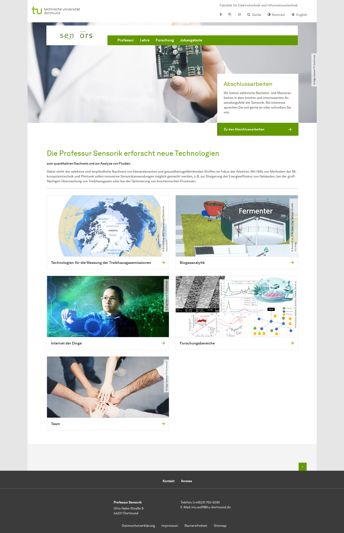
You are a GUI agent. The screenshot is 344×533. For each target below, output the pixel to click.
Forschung (165, 40)
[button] (257, 129)
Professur (125, 40)
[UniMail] (239, 14)
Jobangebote (191, 40)
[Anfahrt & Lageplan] (220, 14)
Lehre (145, 40)
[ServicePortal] (230, 14)
